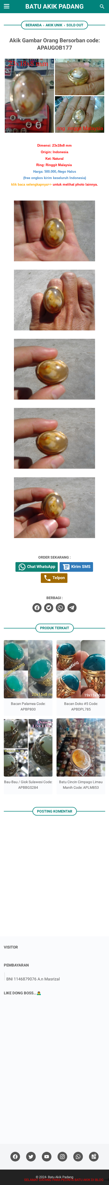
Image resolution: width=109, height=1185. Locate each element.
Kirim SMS (80, 566)
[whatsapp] (60, 607)
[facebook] (37, 607)
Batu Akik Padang (54, 6)
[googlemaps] (94, 1157)
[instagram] (62, 1157)
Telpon (58, 577)
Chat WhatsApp (40, 566)
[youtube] (46, 1157)
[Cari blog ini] (102, 7)
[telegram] (72, 607)
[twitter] (48, 607)
